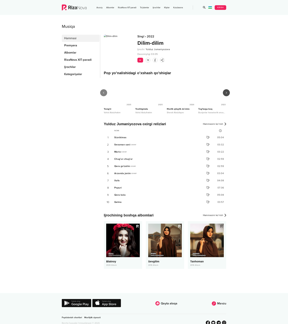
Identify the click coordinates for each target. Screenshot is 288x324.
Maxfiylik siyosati (92, 317)
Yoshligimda (141, 109)
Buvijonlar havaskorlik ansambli (212, 112)
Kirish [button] (220, 7)
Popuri (118, 187)
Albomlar (110, 7)
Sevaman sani (125, 144)
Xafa (117, 180)
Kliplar (167, 7)
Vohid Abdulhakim (112, 112)
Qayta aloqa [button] (169, 303)
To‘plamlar (144, 7)
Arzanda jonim (125, 173)
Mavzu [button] (221, 303)
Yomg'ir (107, 109)
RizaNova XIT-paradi (127, 7)
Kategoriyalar (73, 74)
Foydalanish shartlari (72, 317)
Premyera (70, 45)
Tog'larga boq (205, 109)
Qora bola (120, 194)
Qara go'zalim (125, 166)
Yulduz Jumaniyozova (158, 49)
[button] (204, 7)
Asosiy (99, 7)
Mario (120, 151)
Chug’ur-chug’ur (123, 159)
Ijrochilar (156, 7)
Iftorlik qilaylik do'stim (178, 109)
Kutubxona (178, 7)
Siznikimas (120, 137)
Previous (103, 92)
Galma (118, 202)
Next (226, 92)
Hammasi (70, 38)
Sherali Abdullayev (175, 112)
